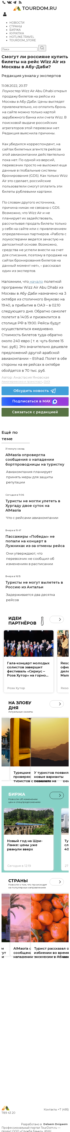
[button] (53, 619)
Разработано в (44, 1124)
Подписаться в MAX (31, 401)
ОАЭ (47, 381)
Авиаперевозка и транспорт (22, 381)
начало (36, 282)
